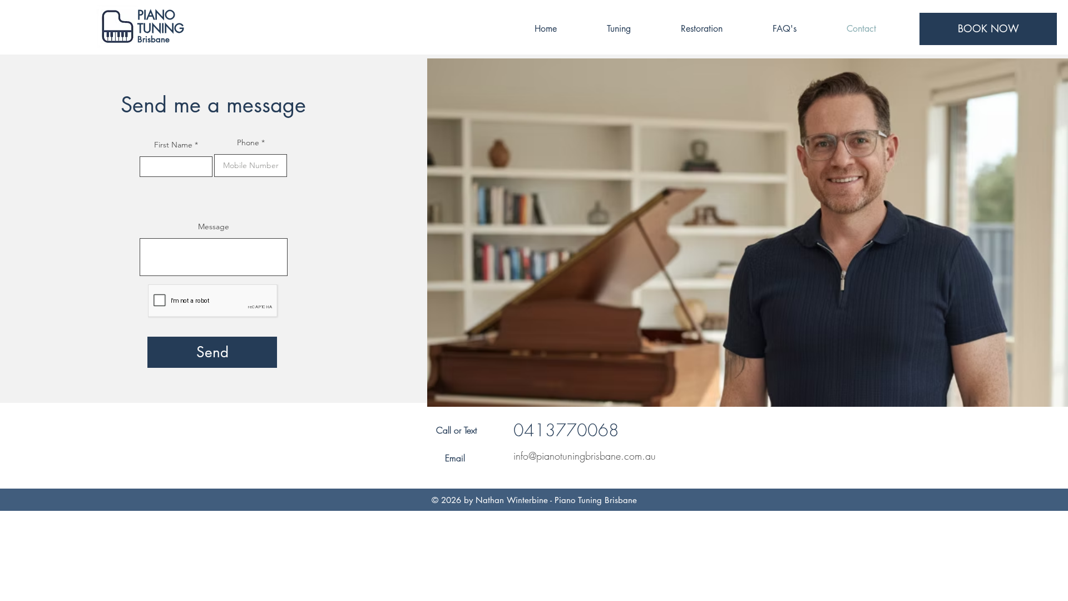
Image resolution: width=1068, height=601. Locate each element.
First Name (173, 145)
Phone (248, 142)
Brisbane (153, 39)
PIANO (156, 15)
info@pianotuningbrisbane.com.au (584, 455)
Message (213, 226)
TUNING (160, 28)
